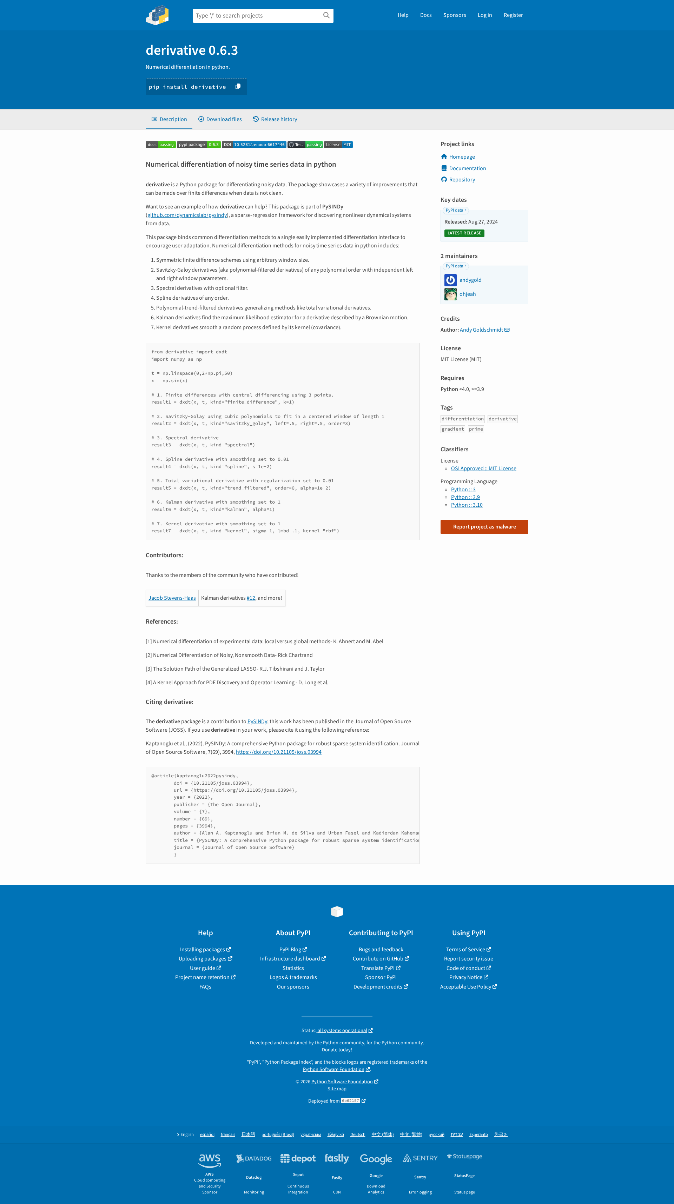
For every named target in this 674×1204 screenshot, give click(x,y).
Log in (485, 15)
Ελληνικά (336, 1135)
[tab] (169, 119)
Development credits (377, 987)
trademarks (402, 1062)
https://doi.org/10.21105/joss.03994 (279, 752)
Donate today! (337, 1049)
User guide (202, 968)
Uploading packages (202, 959)
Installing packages (202, 949)
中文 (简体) (383, 1135)
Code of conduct (466, 968)
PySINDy (257, 721)
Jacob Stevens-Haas (172, 598)
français (228, 1135)
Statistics (293, 968)
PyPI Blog (290, 949)
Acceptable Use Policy (465, 987)
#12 (251, 598)
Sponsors (454, 15)
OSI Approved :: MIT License (483, 468)
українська (310, 1135)
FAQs (205, 987)
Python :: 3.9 (465, 497)
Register (513, 15)
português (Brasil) (278, 1135)
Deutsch (357, 1135)
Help (403, 15)
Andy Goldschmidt (481, 330)
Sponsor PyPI (381, 977)
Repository (462, 180)
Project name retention (202, 977)
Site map (337, 1088)
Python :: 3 (463, 489)
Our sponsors (293, 987)
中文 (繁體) (411, 1135)
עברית (457, 1135)
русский (436, 1135)
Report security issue (468, 959)
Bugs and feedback (381, 949)
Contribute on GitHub (378, 959)
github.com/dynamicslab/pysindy (187, 215)
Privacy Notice (465, 977)
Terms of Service (465, 949)
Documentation (467, 168)
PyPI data (454, 210)
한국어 (501, 1135)
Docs (426, 15)
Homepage (462, 157)
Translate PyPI (378, 968)
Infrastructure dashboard (290, 959)
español (207, 1135)
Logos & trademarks (293, 977)
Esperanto (478, 1135)
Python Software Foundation (333, 1069)
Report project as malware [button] (484, 527)
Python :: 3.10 (467, 505)
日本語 (248, 1135)
